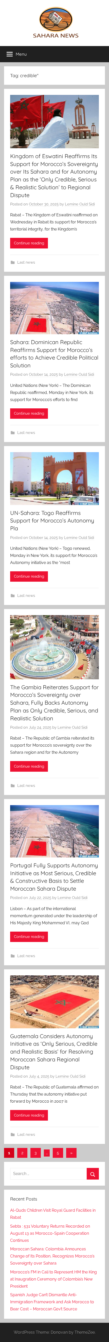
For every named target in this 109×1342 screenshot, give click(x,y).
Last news (26, 262)
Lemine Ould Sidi (80, 204)
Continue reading (29, 243)
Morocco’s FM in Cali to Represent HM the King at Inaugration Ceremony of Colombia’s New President (53, 1279)
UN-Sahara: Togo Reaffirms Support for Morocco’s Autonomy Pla (52, 520)
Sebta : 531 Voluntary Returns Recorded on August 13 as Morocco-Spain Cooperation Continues (50, 1233)
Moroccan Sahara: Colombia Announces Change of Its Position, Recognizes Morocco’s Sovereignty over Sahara (52, 1256)
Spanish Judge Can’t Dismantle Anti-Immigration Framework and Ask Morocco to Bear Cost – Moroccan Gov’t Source (52, 1301)
